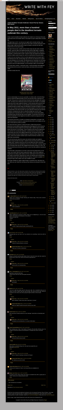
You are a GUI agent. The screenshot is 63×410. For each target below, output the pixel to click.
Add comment (11, 380)
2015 (51, 206)
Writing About (31, 18)
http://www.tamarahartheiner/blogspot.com (27, 183)
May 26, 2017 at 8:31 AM (21, 196)
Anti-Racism (51, 88)
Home (8, 18)
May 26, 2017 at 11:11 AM (23, 271)
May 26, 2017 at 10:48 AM (18, 254)
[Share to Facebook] (14, 190)
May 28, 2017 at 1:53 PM (21, 344)
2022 (51, 124)
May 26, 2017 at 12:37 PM (17, 288)
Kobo (31, 93)
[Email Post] (10, 190)
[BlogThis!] (12, 190)
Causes (51, 94)
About (13, 18)
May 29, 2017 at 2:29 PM (23, 263)
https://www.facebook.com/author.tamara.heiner (28, 182)
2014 (51, 208)
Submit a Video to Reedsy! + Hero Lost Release (53, 192)
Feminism (51, 102)
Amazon (32, 92)
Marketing (51, 59)
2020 (51, 128)
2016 (51, 205)
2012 (51, 212)
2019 (51, 129)
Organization (52, 61)
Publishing (51, 62)
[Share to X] (13, 190)
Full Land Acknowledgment (33, 394)
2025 (51, 119)
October (52, 140)
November (53, 137)
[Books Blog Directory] (50, 80)
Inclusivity (51, 58)
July (52, 146)
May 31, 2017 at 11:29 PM (26, 358)
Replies (12, 203)
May (52, 150)
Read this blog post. (50, 394)
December (53, 134)
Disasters (51, 98)
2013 (51, 210)
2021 (51, 126)
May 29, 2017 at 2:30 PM (23, 319)
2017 (51, 133)
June (52, 148)
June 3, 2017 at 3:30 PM (22, 373)
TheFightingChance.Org (50, 18)
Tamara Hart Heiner (16, 246)
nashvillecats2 (13, 213)
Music (50, 107)
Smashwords (23, 93)
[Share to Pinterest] (15, 190)
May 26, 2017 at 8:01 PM (24, 327)
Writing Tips (51, 68)
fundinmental (16, 347)
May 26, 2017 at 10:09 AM (21, 213)
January (52, 202)
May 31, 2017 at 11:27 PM (26, 246)
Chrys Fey (14, 224)
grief (50, 112)
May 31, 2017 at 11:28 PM (26, 303)
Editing (50, 53)
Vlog (50, 108)
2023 (51, 122)
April (52, 196)
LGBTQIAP (51, 105)
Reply (11, 200)
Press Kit (50, 217)
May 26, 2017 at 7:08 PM (20, 311)
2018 (51, 131)
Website (24, 18)
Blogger (45, 399)
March (52, 198)
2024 (51, 121)
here (44, 157)
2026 (51, 117)
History (50, 104)
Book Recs (51, 92)
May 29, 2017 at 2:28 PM (23, 224)
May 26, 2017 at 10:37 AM (17, 232)
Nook (28, 93)
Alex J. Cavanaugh (14, 271)
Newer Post (10, 385)
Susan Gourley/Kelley (14, 327)
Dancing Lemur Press (24, 92)
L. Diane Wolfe (13, 196)
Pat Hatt (11, 254)
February (52, 200)
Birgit (11, 288)
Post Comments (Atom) (18, 387)
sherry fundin (12, 344)
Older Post (43, 385)
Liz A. (11, 232)
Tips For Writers (39, 18)
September (53, 142)
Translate (52, 30)
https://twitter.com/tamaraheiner (28, 180)
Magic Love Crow (13, 373)
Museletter (18, 18)
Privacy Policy (51, 216)
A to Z (50, 87)
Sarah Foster (12, 311)
